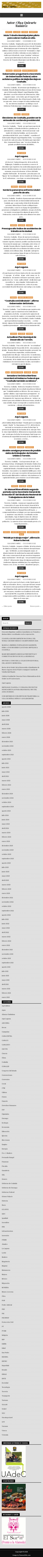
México (4, 1279)
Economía (5, 1127)
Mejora (4, 1274)
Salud (29, 486)
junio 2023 (5, 872)
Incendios (5, 1222)
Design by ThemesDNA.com (21, 1555)
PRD (3, 1309)
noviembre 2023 (7, 850)
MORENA (5, 1287)
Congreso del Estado (9, 1071)
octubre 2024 (6, 802)
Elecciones (17, 71)
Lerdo (4, 1253)
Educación (22, 187)
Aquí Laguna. (21, 156)
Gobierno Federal (16, 372)
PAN (3, 1300)
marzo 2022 (6, 937)
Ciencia (4, 1053)
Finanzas (5, 1162)
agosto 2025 (6, 759)
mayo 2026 (6, 720)
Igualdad (5, 1218)
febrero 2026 (6, 733)
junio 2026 (5, 715)
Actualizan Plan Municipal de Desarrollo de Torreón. (21, 338)
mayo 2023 (6, 876)
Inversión (5, 1235)
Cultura (4, 1092)
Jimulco (5, 1244)
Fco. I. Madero (7, 1153)
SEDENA (5, 1357)
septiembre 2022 (8, 911)
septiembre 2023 (8, 858)
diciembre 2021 (7, 950)
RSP (3, 1339)
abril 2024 (5, 828)
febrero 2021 (6, 993)
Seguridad (5, 1365)
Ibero (4, 1205)
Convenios (6, 1079)
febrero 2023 (6, 889)
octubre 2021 (6, 958)
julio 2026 (5, 711)
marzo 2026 (6, 729)
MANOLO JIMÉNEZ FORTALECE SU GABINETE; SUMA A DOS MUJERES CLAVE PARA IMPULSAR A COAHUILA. (20, 647)
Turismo (5, 1400)
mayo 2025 (6, 772)
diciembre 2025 (7, 741)
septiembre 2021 (7, 963)
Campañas (5, 1032)
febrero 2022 (6, 941)
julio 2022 (5, 919)
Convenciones (7, 1075)
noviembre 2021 (7, 954)
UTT (3, 1422)
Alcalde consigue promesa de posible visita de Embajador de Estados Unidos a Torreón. (21, 453)
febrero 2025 (6, 785)
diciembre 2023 (7, 846)
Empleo (4, 1144)
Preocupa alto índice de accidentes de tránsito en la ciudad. (21, 230)
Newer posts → (35, 606)
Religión (5, 1335)
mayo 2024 (6, 824)
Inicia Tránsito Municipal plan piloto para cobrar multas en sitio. (21, 36)
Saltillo (4, 1344)
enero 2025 (6, 789)
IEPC (3, 1214)
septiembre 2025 (8, 755)
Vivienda (5, 1435)
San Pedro (5, 1352)
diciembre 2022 (7, 898)
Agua (7, 372)
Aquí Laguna (21, 153)
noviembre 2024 (7, 798)
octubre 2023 (6, 854)
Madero (4, 1257)
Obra (3, 1296)
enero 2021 (6, 997)
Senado (35, 372)
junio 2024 (5, 820)
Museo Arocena (7, 1292)
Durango (5, 1118)
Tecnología (6, 1387)
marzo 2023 (6, 885)
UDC (3, 1413)
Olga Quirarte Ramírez (14, 41)
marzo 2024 (6, 832)
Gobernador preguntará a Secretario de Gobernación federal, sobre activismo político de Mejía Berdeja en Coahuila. (21, 77)
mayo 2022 (6, 928)
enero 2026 (6, 737)
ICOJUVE (5, 1209)
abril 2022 (5, 932)
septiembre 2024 (8, 806)
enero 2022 (6, 945)
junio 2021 (5, 976)
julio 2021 (5, 971)
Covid (4, 1084)
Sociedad (5, 1383)
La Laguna (17, 32)
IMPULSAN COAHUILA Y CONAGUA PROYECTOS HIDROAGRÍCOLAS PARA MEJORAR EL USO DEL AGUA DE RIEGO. (19, 690)
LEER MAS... (21, 66)
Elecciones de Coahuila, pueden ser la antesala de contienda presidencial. (21, 119)
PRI (3, 1313)
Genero (4, 1179)
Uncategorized (7, 1417)
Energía (5, 1149)
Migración (5, 1283)
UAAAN (4, 1404)
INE (3, 1227)
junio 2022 (5, 924)
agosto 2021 (6, 967)
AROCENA (5, 1023)
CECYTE (5, 1049)
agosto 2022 (6, 915)
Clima (4, 1058)
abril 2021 (5, 984)
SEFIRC (4, 1361)
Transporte (33, 32)
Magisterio (6, 1261)
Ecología (5, 1123)
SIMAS (4, 1374)
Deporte (5, 1101)
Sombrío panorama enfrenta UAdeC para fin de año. (21, 191)
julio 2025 (5, 763)
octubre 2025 (6, 750)
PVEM (4, 1331)
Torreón (25, 32)
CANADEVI (6, 1045)
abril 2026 (5, 724)
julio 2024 (5, 815)
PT (3, 1326)
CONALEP (5, 1066)
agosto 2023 (6, 863)
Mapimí (4, 1266)
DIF (3, 1110)
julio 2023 (5, 867)
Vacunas (5, 1426)
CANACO (5, 1040)
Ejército (4, 1136)
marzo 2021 (6, 989)
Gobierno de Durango (9, 1188)
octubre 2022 (6, 906)
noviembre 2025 (7, 746)
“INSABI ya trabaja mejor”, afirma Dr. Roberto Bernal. (21, 539)
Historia (5, 1201)
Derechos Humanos (9, 1105)
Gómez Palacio (7, 1196)
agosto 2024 (6, 811)
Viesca (4, 1430)
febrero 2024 (6, 837)
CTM (3, 1088)
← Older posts (7, 606)
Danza (4, 1097)
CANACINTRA (7, 1036)
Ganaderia (5, 1170)
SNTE (4, 1378)
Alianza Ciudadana (8, 1014)
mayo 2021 (5, 980)
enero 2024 (6, 841)
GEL (3, 1175)
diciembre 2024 (7, 794)
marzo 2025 (6, 780)
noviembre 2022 (7, 902)
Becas (4, 1027)
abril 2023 (5, 880)
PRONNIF (5, 1318)
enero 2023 (6, 893)
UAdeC (30, 187)
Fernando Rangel (8, 1157)
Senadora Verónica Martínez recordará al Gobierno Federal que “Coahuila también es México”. (21, 378)
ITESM (4, 1240)
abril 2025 (5, 776)
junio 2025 (5, 767)
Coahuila (9, 32)
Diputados (5, 1114)
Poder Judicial (7, 1305)
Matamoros (6, 1270)
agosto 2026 (6, 707)
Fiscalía (4, 1166)
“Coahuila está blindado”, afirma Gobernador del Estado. (21, 302)
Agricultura (6, 1006)
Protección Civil (7, 1322)
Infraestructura (7, 1231)
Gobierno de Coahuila (30, 71)
